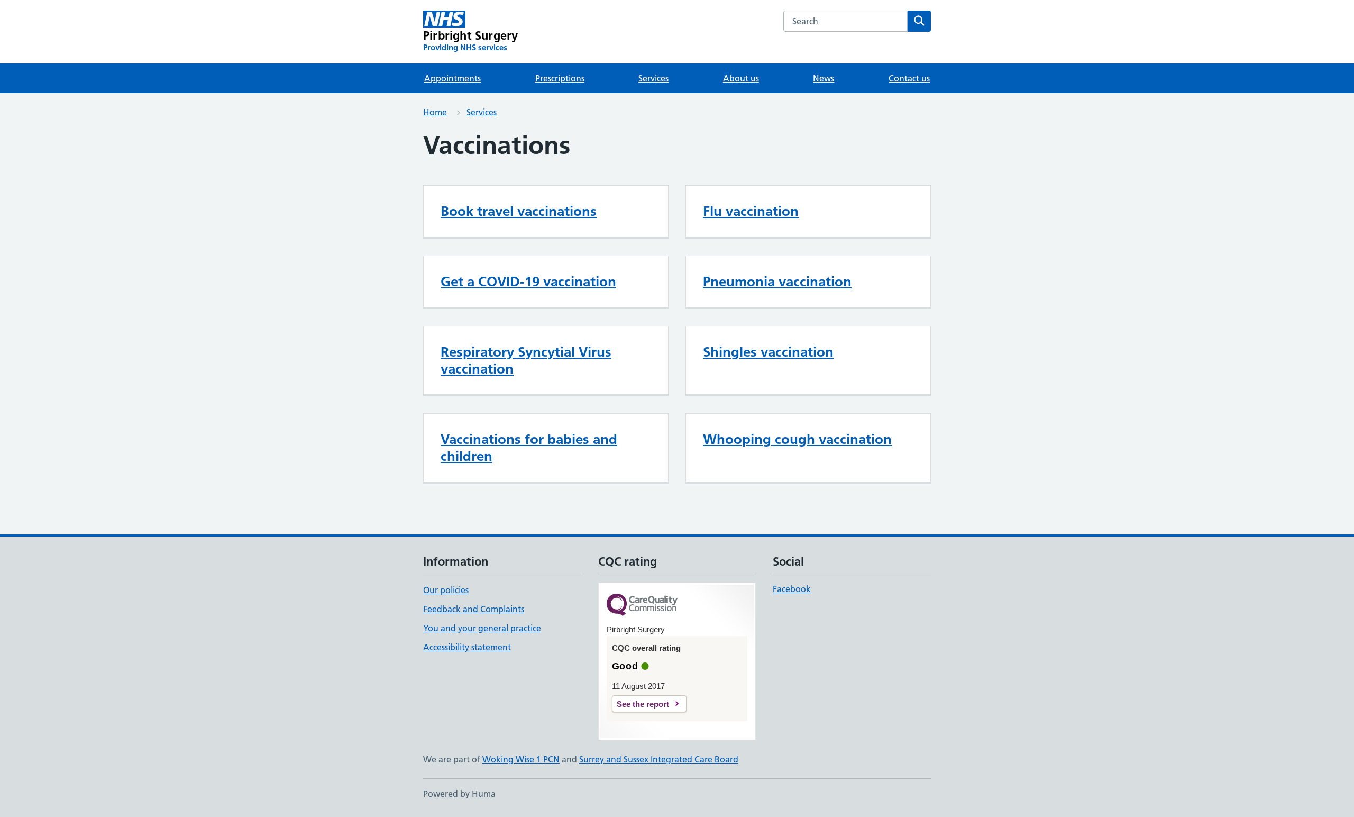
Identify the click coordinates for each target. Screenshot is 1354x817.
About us (741, 78)
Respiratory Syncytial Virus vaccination (526, 360)
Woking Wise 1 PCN (521, 759)
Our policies (446, 590)
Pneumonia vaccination (777, 281)
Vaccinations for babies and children (529, 448)
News (823, 78)
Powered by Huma (459, 793)
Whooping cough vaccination (797, 439)
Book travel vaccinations (519, 211)
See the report (643, 704)
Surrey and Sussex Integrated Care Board (658, 759)
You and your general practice (482, 628)
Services (653, 78)
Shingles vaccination (768, 351)
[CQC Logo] (642, 606)
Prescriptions (559, 78)
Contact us (909, 78)
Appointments (452, 78)
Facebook (792, 589)
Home (435, 112)
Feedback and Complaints (473, 609)
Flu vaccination (751, 211)
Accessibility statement (467, 647)
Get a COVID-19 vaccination (528, 281)
